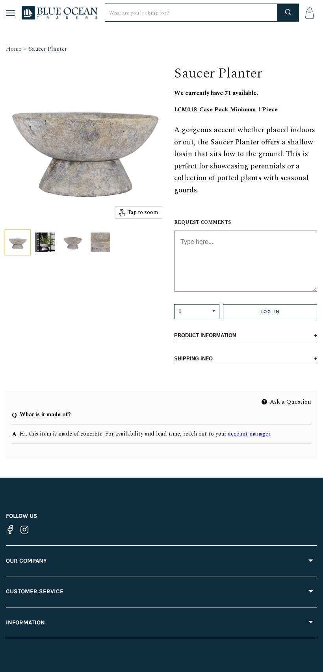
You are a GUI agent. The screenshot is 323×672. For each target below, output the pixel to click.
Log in (270, 311)
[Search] (288, 13)
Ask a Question (289, 402)
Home (13, 49)
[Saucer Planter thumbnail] (17, 242)
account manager (249, 434)
